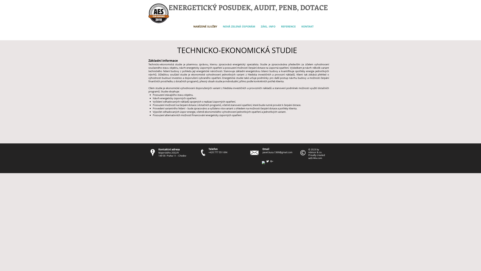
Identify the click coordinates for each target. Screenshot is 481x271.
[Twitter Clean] (267, 161)
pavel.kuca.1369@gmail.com (277, 152)
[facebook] (263, 162)
